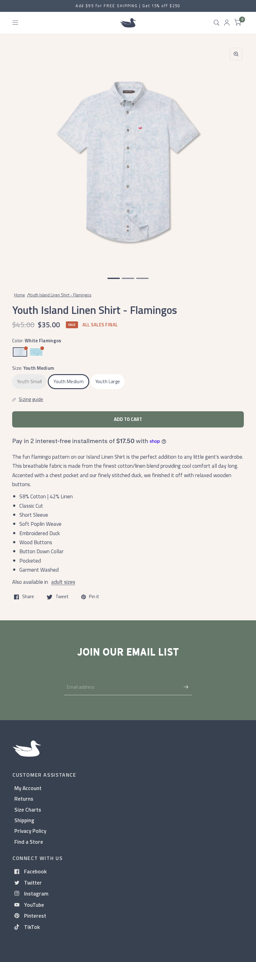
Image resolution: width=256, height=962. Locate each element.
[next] (235, 155)
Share (28, 596)
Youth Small (29, 381)
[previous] (20, 155)
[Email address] (186, 687)
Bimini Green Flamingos (36, 352)
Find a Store (28, 841)
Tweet (62, 596)
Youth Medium (68, 381)
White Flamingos (20, 352)
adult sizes (63, 582)
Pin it (94, 596)
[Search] (216, 23)
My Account (28, 788)
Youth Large (107, 381)
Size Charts (27, 809)
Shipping (24, 820)
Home (19, 295)
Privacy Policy (30, 831)
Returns (23, 798)
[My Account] (227, 23)
